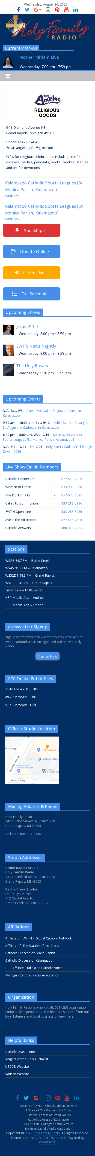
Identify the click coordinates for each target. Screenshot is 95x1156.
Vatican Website (17, 1074)
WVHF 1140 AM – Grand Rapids (28, 583)
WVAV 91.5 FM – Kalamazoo (26, 568)
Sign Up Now (47, 656)
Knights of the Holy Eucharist (26, 1059)
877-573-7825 (71, 479)
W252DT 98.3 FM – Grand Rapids (30, 575)
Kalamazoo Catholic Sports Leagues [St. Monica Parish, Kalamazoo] (44, 189)
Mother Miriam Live (39, 57)
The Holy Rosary (32, 365)
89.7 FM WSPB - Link (20, 696)
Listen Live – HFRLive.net (24, 590)
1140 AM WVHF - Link (21, 689)
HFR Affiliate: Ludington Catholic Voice (33, 968)
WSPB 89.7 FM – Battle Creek (27, 560)
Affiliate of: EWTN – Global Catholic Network (38, 938)
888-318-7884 (71, 528)
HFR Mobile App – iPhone (24, 605)
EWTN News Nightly (36, 346)
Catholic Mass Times (20, 1051)
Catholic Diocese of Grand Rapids (30, 953)
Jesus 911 (25, 326)
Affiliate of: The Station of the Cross (32, 945)
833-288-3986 (71, 487)
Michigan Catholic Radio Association (32, 975)
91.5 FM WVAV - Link (20, 705)
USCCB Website (17, 1066)
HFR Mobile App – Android (25, 597)
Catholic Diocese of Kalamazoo (29, 960)
